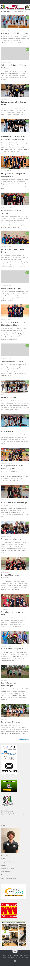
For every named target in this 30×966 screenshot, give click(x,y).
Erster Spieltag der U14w (11, 288)
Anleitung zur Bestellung (7, 813)
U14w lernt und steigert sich (12, 649)
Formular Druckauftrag (7, 811)
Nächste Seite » (24, 739)
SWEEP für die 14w (8, 398)
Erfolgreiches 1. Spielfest (10, 722)
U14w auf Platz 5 (7, 432)
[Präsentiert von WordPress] (9, 957)
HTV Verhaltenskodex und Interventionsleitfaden (14, 815)
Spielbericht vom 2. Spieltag (12, 361)
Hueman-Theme (24, 957)
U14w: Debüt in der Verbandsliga (14, 503)
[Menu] (28, 2)
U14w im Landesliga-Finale (11, 539)
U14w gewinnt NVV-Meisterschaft (14, 33)
